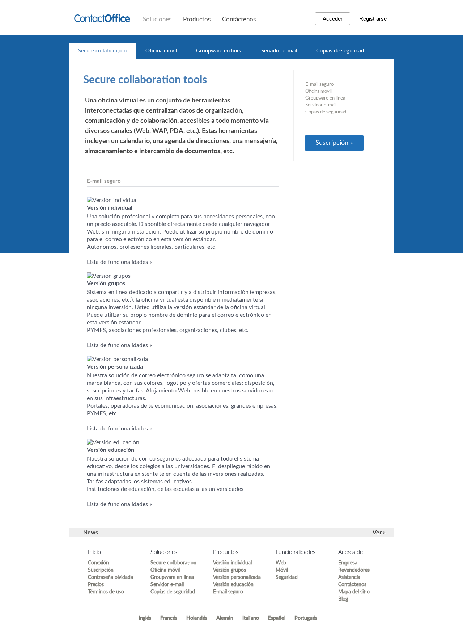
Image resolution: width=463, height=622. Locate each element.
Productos (197, 19)
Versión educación (233, 584)
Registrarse (373, 19)
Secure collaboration (102, 51)
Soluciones (157, 19)
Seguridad (287, 577)
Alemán (224, 618)
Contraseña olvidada (110, 577)
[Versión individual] (112, 200)
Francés (168, 618)
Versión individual (232, 563)
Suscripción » (334, 143)
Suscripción (101, 570)
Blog (343, 599)
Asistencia (349, 577)
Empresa (347, 563)
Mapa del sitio (354, 591)
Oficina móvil (161, 51)
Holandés (196, 618)
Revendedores (354, 570)
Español (276, 618)
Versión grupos (229, 570)
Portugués (305, 618)
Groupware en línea (219, 51)
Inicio (94, 552)
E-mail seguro (319, 84)
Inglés (145, 618)
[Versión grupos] (109, 276)
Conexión (98, 563)
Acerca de (350, 552)
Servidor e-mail (279, 51)
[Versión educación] (113, 442)
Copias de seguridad (340, 51)
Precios (96, 584)
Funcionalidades (295, 552)
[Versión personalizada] (117, 359)
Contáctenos (239, 19)
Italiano (250, 618)
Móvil (282, 570)
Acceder (333, 19)
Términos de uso (106, 591)
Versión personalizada (237, 577)
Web (281, 563)
